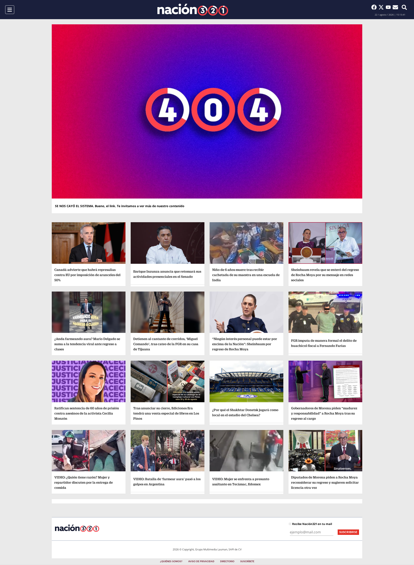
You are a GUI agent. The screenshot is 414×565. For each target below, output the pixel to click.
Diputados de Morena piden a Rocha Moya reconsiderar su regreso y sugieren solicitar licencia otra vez (325, 482)
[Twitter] (382, 7)
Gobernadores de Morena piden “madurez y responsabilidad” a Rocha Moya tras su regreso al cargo (324, 413)
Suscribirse (348, 532)
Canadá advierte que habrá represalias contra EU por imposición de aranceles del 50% (87, 275)
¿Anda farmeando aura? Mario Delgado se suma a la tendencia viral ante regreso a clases (87, 344)
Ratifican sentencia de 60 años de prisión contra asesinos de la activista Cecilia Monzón (86, 413)
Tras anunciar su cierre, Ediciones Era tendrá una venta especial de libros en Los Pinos (166, 413)
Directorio (227, 561)
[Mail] (395, 7)
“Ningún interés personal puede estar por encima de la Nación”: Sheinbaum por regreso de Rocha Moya (244, 344)
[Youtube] (389, 7)
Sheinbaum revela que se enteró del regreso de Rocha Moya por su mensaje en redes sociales (325, 275)
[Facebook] (374, 7)
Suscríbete (247, 561)
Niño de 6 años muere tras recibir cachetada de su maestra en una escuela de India (246, 275)
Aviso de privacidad (201, 561)
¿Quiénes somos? (171, 561)
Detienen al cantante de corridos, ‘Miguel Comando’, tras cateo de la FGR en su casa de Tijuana (165, 344)
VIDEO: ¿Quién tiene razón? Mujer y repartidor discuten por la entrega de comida (83, 482)
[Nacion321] (192, 10)
